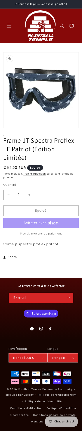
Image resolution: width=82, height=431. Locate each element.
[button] (9, 26)
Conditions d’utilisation (26, 408)
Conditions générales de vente (54, 415)
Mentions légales (43, 421)
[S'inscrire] (68, 298)
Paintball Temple (29, 389)
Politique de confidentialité (43, 401)
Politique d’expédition (61, 408)
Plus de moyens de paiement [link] (41, 233)
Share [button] (12, 257)
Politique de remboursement (57, 395)
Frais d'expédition (34, 173)
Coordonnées (19, 415)
